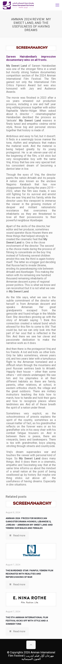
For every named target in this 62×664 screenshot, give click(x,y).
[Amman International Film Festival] (18, 5)
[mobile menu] (57, 5)
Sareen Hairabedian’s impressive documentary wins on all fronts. (31, 58)
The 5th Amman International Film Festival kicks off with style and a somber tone (27, 620)
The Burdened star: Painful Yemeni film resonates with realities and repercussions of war (29, 573)
